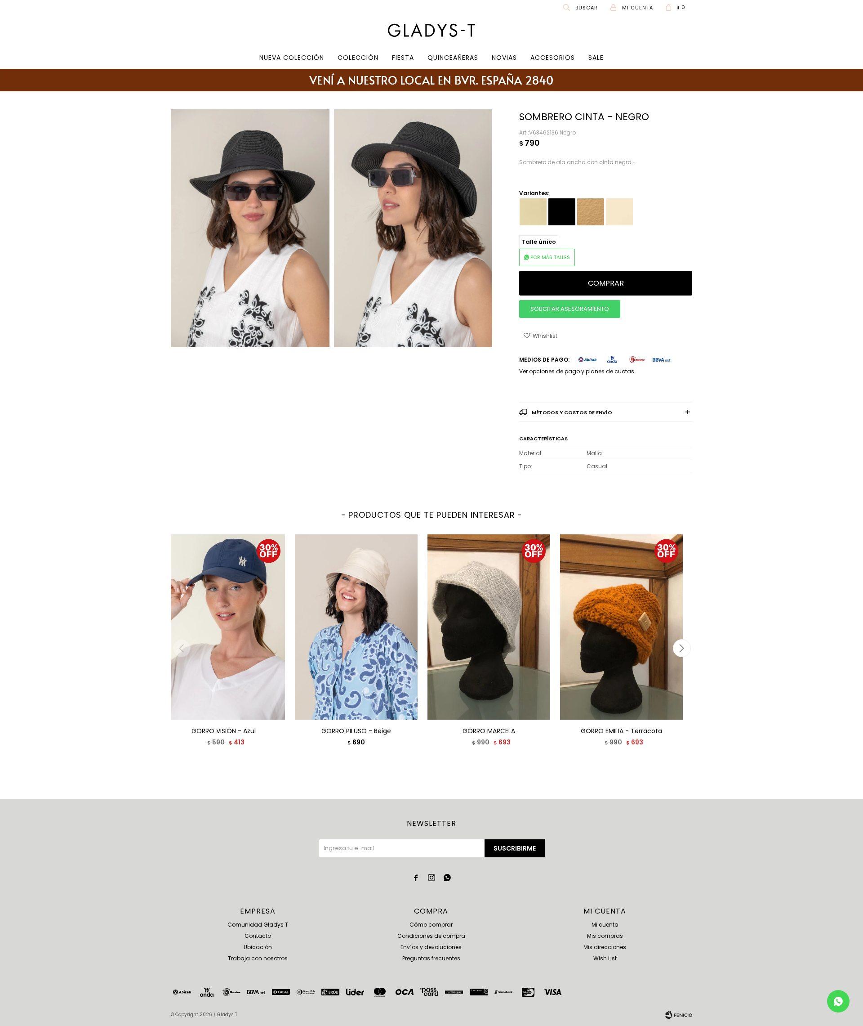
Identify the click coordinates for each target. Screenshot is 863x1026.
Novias (504, 57)
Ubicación (258, 947)
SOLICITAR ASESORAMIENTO (569, 309)
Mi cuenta (605, 924)
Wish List (605, 958)
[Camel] (590, 211)
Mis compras (605, 936)
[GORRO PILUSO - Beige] (356, 627)
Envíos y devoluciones (431, 947)
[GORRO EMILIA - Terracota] (621, 627)
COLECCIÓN (358, 57)
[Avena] (533, 211)
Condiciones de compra (431, 936)
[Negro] (561, 211)
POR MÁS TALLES (550, 257)
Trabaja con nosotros (258, 958)
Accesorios (552, 57)
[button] (581, 7)
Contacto (258, 936)
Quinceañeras (452, 57)
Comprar (606, 283)
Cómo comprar (431, 924)
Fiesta (403, 57)
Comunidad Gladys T (257, 924)
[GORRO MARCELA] (489, 627)
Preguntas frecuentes (431, 958)
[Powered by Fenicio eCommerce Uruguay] (678, 1015)
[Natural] (619, 211)
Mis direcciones (604, 947)
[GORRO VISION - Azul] (223, 627)
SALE (596, 57)
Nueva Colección (291, 57)
